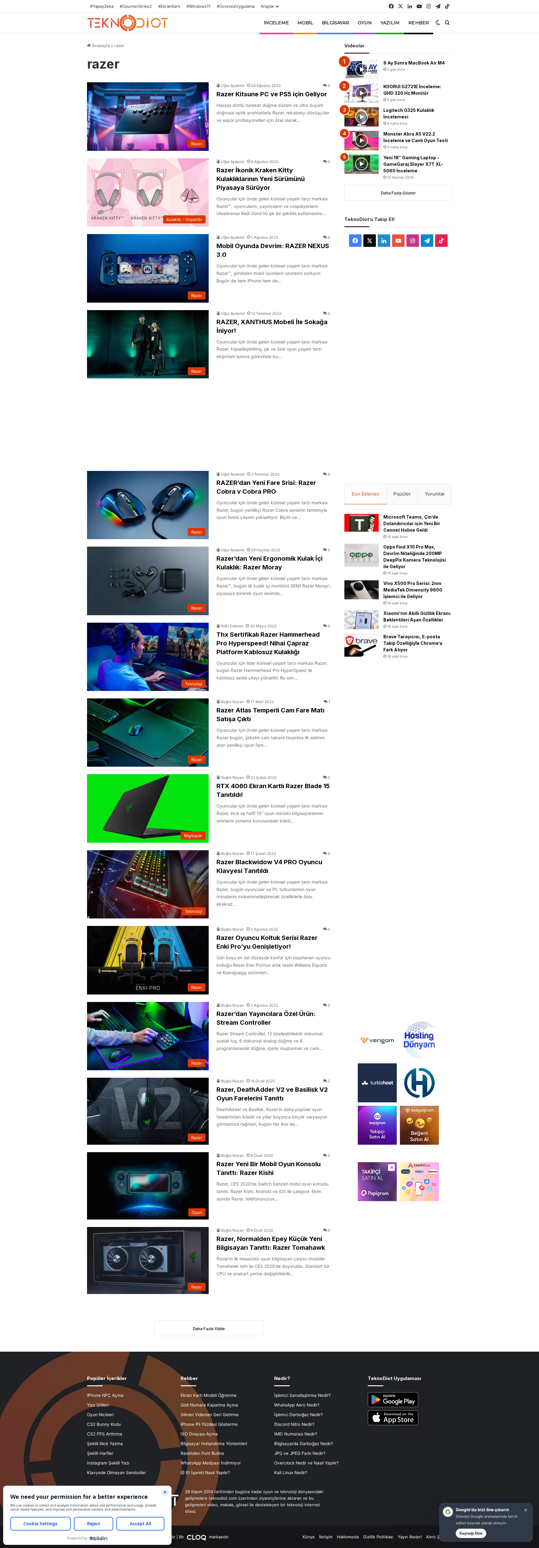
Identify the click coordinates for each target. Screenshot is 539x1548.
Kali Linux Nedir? (290, 1472)
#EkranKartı (169, 6)
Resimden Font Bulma (202, 1453)
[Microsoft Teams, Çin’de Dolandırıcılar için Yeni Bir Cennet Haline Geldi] (361, 523)
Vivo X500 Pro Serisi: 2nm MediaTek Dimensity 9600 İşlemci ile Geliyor (412, 590)
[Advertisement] (208, 421)
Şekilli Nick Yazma (105, 1443)
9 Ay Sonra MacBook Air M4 (414, 62)
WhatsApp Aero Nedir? (296, 1404)
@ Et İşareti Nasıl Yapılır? (205, 1472)
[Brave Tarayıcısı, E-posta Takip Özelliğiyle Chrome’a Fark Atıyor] (361, 645)
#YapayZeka (102, 6)
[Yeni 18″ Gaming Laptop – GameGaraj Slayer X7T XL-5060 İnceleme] (361, 164)
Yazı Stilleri (98, 1404)
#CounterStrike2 (136, 6)
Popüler (402, 494)
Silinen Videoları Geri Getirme (210, 1414)
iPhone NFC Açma (105, 1395)
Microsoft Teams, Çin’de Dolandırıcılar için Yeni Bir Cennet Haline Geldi (411, 523)
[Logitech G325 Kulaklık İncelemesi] (361, 117)
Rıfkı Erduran (232, 626)
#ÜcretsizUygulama (236, 6)
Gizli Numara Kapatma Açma (209, 1404)
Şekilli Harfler (100, 1453)
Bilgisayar (335, 23)
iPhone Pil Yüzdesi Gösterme (209, 1424)
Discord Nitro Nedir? (294, 1424)
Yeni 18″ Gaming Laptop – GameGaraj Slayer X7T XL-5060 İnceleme (413, 164)
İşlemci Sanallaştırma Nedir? (302, 1395)
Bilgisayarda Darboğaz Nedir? (303, 1443)
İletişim (326, 1536)
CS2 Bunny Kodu (104, 1424)
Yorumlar (435, 494)
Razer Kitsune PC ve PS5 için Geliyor (271, 94)
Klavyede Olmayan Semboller (116, 1472)
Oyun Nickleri (100, 1414)
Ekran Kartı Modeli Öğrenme (208, 1395)
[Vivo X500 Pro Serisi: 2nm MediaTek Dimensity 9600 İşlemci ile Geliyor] (361, 590)
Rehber (418, 23)
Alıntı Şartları (438, 1536)
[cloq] (197, 1536)
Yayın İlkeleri (410, 1536)
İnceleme (276, 23)
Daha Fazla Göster (398, 192)
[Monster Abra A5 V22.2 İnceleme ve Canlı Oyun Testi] (361, 140)
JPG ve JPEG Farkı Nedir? (299, 1453)
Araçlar (267, 6)
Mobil (305, 23)
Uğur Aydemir (233, 85)
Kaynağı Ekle (471, 1533)
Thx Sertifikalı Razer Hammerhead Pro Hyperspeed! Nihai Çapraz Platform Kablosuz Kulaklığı (268, 643)
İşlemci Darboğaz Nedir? (298, 1414)
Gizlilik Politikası (378, 1536)
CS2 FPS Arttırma (104, 1433)
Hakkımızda (348, 1536)
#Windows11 (199, 6)
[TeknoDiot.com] (127, 22)
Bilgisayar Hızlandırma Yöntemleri (214, 1443)
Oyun (364, 23)
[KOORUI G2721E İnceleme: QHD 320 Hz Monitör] (361, 93)
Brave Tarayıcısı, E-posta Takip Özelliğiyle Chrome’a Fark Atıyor (412, 643)
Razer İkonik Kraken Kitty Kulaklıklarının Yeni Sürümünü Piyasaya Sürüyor (260, 178)
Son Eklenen (365, 494)
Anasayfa (100, 45)
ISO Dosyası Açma (199, 1433)
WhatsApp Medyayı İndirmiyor (211, 1462)
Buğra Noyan (232, 701)
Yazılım (390, 23)
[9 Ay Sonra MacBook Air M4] (361, 69)
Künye (309, 1536)
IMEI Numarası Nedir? (295, 1433)
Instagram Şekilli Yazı (108, 1462)
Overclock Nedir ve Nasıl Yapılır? (306, 1462)
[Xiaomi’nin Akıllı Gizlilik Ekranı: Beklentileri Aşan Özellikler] (361, 620)
